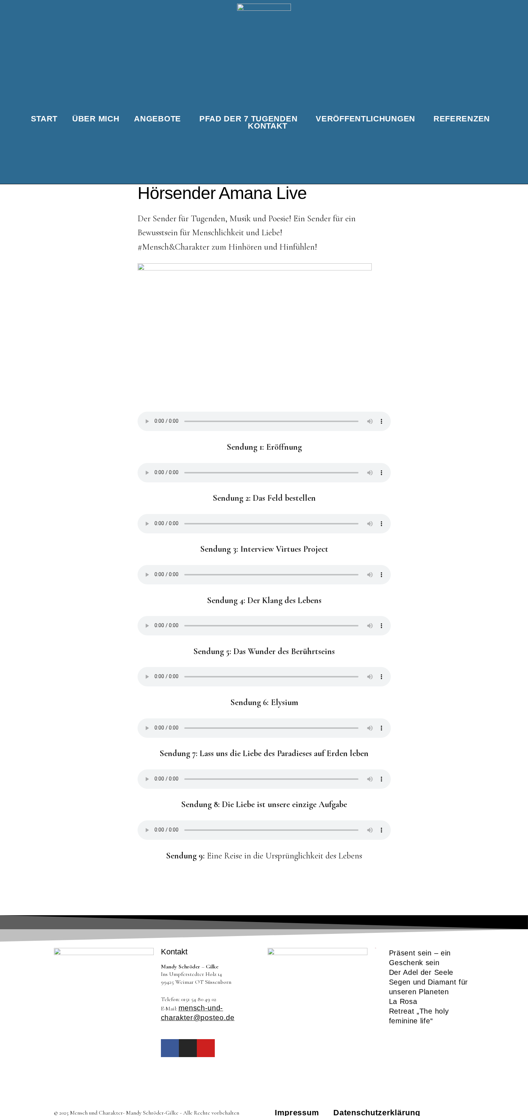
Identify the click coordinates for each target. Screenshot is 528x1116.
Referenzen (462, 118)
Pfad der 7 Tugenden (248, 118)
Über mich (95, 118)
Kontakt (267, 126)
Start (44, 118)
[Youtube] (206, 1048)
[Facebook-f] (170, 1048)
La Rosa (403, 1001)
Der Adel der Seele (421, 972)
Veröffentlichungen (365, 118)
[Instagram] (188, 1048)
